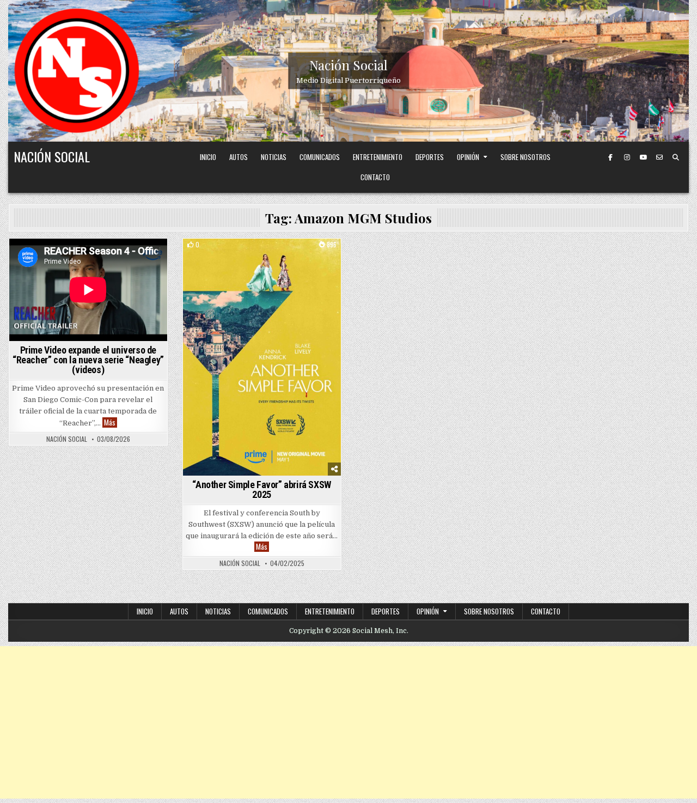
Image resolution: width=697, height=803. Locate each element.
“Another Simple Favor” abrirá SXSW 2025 (261, 489)
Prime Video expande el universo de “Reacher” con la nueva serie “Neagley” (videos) (88, 359)
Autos (238, 156)
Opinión (468, 156)
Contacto (375, 177)
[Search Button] (676, 157)
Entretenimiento (377, 156)
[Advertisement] (348, 722)
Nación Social (348, 65)
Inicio (208, 156)
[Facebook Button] (610, 157)
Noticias (273, 156)
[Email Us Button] (659, 157)
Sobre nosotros (525, 156)
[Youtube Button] (643, 157)
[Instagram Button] (627, 157)
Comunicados (319, 156)
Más (110, 422)
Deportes (429, 156)
